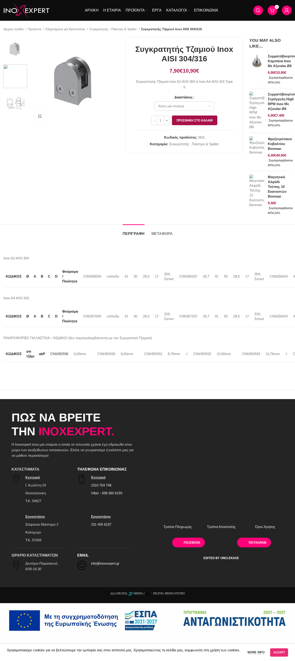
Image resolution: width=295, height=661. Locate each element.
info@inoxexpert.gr (105, 563)
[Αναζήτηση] (258, 10)
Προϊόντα (35, 29)
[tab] (134, 231)
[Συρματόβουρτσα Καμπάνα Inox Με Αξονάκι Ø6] (256, 69)
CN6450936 (59, 354)
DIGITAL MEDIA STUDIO (168, 593)
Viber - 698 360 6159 (106, 493)
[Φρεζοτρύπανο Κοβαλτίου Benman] (256, 151)
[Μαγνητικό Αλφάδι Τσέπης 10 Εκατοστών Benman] (256, 195)
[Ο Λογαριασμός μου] (287, 10)
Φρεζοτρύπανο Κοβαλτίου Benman (280, 144)
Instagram (257, 542)
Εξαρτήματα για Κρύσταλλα (66, 29)
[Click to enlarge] (40, 116)
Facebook (192, 542)
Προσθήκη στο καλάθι (195, 120)
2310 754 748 (101, 485)
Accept (279, 652)
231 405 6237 (101, 524)
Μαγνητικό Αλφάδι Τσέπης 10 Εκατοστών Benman (277, 186)
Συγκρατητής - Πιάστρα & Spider (113, 29)
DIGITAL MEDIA (130, 593)
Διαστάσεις (183, 97)
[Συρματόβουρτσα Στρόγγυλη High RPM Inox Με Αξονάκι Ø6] (256, 110)
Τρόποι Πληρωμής (177, 527)
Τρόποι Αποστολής (221, 527)
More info (256, 652)
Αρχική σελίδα (13, 29)
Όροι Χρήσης (265, 527)
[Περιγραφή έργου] (147, 620)
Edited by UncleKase (221, 558)
